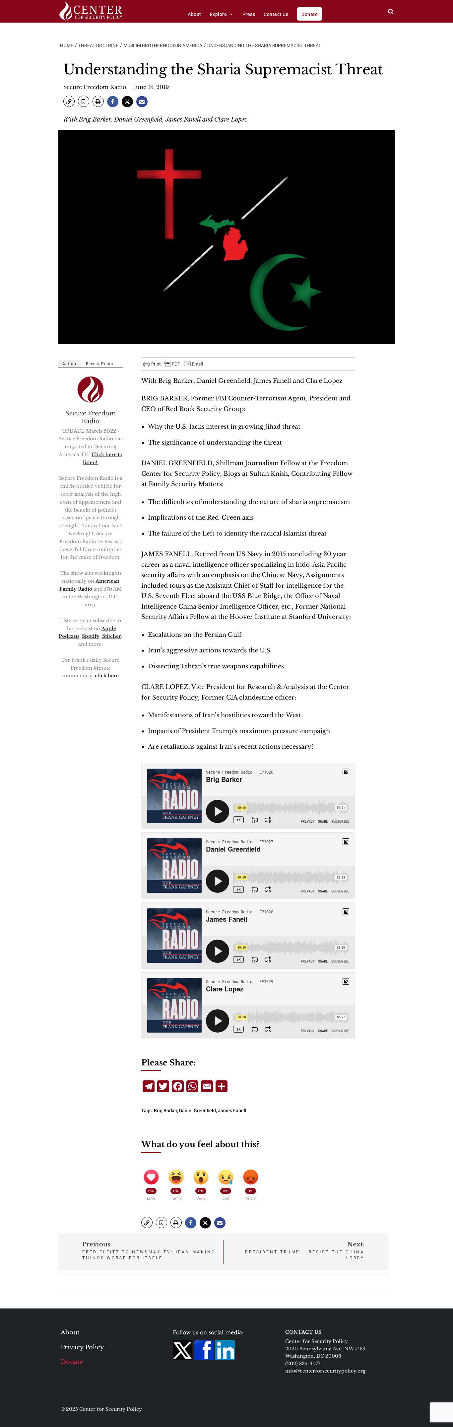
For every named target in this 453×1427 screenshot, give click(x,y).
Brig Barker (165, 1110)
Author (69, 364)
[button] (69, 101)
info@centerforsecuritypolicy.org (325, 1371)
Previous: (149, 1250)
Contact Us (276, 14)
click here (107, 676)
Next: (304, 1250)
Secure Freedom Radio (94, 87)
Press (248, 14)
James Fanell (232, 1110)
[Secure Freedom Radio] (91, 389)
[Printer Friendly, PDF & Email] (173, 364)
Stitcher (111, 636)
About (194, 14)
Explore (218, 14)
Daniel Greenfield (197, 1110)
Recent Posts (99, 364)
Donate (309, 14)
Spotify (90, 636)
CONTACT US (303, 1332)
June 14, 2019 (151, 87)
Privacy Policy (82, 1347)
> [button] (391, 11)
